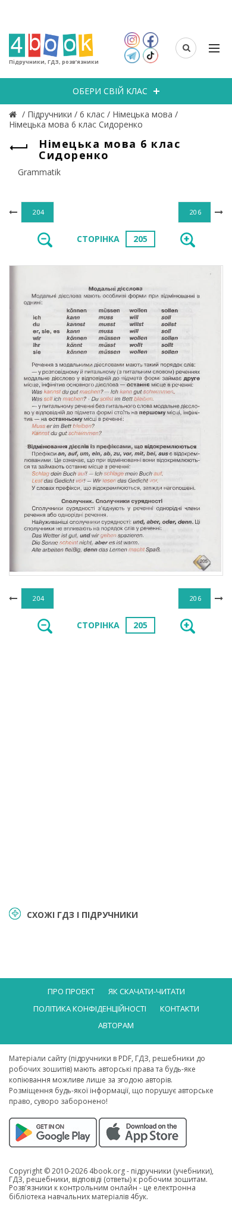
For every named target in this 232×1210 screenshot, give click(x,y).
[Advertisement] (116, 769)
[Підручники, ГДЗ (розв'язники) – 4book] (14, 114)
